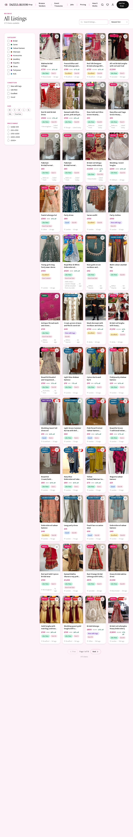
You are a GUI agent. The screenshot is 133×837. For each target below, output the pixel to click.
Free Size (18, 114)
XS (10, 110)
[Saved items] (107, 4)
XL (28, 110)
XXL (10, 114)
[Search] (102, 4)
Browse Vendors (42, 4)
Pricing (83, 4)
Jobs (72, 4)
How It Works (95, 4)
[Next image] (57, 47)
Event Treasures (58, 4)
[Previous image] (42, 47)
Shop (30, 4)
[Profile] (112, 4)
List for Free (122, 4)
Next (94, 651)
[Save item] (57, 36)
